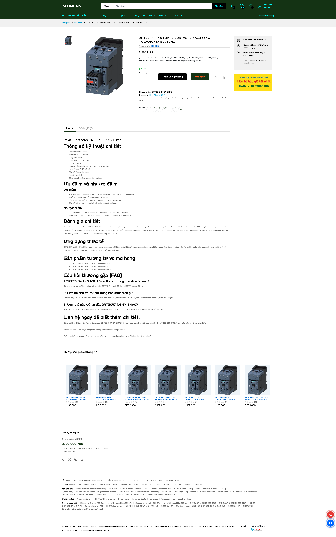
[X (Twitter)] (69, 459)
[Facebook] (63, 459)
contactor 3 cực (195, 98)
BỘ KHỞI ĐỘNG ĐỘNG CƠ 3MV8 (211, 506)
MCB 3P (252, 503)
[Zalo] (330, 523)
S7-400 (178, 480)
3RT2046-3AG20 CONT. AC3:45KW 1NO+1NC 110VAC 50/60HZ (166, 398)
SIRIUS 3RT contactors (105, 499)
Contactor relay (168, 499)
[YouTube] (75, 459)
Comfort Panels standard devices (90, 489)
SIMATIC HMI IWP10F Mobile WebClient (77, 495)
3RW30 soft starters (88, 484)
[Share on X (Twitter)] (154, 109)
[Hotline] (330, 514)
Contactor (154, 499)
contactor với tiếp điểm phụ (156, 98)
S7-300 (168, 480)
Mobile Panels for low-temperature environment (238, 492)
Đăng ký (267, 8)
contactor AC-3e (210, 98)
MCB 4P (128, 506)
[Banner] (253, 82)
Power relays (123, 499)
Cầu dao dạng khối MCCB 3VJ (147, 503)
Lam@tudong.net (69, 451)
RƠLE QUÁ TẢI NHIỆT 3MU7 (146, 506)
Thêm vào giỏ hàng (172, 76)
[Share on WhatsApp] (170, 109)
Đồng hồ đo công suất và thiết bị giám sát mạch (82, 509)
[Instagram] (82, 459)
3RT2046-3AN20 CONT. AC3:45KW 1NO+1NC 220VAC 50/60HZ (78, 398)
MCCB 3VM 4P (234, 506)
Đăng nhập (268, 4)
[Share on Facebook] (149, 109)
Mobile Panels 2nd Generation (202, 492)
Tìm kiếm (219, 6)
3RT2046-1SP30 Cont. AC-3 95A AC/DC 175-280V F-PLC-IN (256, 398)
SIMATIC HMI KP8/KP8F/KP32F (109, 495)
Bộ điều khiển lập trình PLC (116, 480)
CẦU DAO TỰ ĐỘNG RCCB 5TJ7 (232, 503)
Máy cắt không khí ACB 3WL (175, 503)
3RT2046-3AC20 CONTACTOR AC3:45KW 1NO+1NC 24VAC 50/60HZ (226, 398)
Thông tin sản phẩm (142, 15)
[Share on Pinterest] (159, 109)
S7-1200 (134, 480)
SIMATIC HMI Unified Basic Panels (161, 495)
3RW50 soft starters (151, 484)
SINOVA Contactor (114, 506)
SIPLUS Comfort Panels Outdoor (157, 489)
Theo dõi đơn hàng (266, 15)
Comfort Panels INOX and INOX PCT (210, 489)
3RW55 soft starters (193, 484)
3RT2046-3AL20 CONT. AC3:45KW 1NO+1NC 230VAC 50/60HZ (137, 398)
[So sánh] (223, 77)
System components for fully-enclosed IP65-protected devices (89, 492)
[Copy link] (181, 109)
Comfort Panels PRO (183, 489)
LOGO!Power (156, 480)
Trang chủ (105, 15)
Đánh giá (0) (86, 128)
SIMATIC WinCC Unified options (174, 492)
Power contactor (139, 499)
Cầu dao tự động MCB (185, 506)
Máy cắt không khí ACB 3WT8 (120, 503)
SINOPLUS (247, 506)
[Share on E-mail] (175, 109)
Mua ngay (200, 76)
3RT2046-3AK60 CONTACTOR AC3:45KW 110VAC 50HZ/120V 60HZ (196, 398)
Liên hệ (178, 15)
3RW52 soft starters (172, 484)
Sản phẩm (121, 15)
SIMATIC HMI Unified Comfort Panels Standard (138, 492)
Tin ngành (163, 15)
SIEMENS (155, 46)
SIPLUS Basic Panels (135, 495)
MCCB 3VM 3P (167, 506)
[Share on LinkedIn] (165, 109)
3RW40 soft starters (109, 484)
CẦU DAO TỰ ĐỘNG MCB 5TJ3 (203, 503)
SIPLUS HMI (112, 489)
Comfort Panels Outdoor (130, 489)
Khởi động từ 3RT (157, 95)
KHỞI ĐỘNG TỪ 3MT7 (71, 506)
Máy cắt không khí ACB (93, 506)
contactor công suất (178, 98)
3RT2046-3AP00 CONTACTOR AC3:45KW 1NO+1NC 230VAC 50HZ (106, 398)
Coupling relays (184, 499)
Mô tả (69, 128)
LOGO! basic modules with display (87, 480)
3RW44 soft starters (130, 484)
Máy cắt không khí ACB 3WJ (92, 503)
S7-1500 (144, 480)
